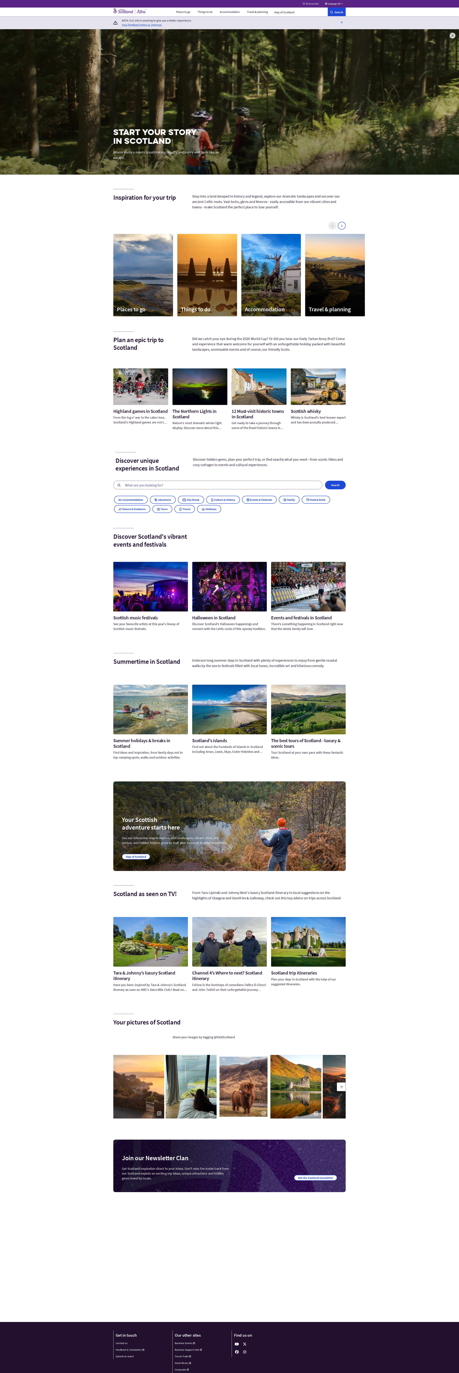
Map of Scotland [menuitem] (284, 12)
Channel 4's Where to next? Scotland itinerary (227, 975)
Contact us (121, 1343)
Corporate (180, 1369)
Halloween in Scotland (214, 618)
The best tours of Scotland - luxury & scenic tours (305, 743)
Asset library (181, 1363)
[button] (342, 22)
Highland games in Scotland (140, 411)
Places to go (183, 12)
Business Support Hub (187, 1349)
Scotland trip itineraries (294, 973)
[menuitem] (183, 12)
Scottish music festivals (135, 618)
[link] (337, 12)
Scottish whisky (306, 411)
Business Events (183, 1343)
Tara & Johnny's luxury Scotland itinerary (144, 975)
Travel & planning (257, 12)
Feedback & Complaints (129, 1349)
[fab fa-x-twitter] (245, 1344)
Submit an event (125, 1356)
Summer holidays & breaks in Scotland (141, 743)
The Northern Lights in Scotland (194, 414)
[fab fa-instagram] (245, 1352)
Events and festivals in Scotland (301, 618)
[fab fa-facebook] (237, 1352)
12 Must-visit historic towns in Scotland (258, 414)
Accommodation (230, 12)
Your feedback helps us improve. (142, 25)
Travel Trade (181, 1356)
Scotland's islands (209, 740)
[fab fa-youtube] (237, 1344)
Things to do (205, 12)
